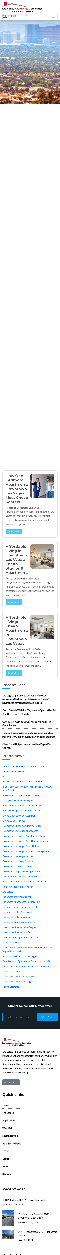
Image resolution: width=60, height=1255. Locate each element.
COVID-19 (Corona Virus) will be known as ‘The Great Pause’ (27, 723)
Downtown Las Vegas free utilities (20, 846)
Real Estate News (11, 1143)
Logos (5, 1158)
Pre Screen (8, 1112)
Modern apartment (12, 942)
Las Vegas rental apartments (17, 917)
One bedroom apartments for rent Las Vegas (25, 966)
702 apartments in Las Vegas (17, 800)
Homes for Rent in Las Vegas (17, 886)
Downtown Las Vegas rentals (17, 856)
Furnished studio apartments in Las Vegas (24, 881)
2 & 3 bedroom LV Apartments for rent (22, 781)
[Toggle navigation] (53, 16)
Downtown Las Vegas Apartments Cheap (24, 835)
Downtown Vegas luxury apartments (21, 871)
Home (5, 1105)
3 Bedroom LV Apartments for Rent (21, 795)
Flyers (5, 1151)
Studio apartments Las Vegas (17, 981)
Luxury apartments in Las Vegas (19, 927)
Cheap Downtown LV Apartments (20, 815)
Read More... (11, 1082)
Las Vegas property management (19, 906)
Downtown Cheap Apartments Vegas (21, 825)
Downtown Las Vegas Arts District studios (25, 840)
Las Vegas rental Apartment (17, 911)
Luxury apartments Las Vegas (18, 932)
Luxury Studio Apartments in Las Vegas (23, 937)
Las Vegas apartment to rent (17, 896)
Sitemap (6, 1174)
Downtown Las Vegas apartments (20, 830)
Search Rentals (10, 1135)
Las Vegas (7, 891)
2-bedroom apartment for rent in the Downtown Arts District (27, 788)
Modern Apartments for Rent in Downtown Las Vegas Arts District (27, 949)
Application (8, 1120)
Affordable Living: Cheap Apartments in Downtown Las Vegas (17, 630)
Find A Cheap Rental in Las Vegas (19, 876)
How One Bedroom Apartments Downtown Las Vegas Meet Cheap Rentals (17, 489)
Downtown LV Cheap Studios (17, 861)
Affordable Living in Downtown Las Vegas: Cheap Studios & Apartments (17, 559)
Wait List (7, 1128)
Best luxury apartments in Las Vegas (21, 810)
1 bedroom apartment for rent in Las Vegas (25, 766)
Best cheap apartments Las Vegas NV (22, 805)
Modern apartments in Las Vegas (19, 956)
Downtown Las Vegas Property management (26, 851)
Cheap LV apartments (13, 820)
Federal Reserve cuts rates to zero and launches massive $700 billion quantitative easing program (28, 734)
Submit (47, 1016)
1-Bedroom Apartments (15, 771)
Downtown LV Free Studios (16, 866)
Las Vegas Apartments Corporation (21, 901)
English (11, 15)
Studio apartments (12, 971)
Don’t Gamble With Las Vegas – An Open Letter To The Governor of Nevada (29, 712)
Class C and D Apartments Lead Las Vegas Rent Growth (27, 746)
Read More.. (14, 531)
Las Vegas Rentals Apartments (18, 922)
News (5, 1166)
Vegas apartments (12, 986)
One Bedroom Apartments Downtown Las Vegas (28, 961)
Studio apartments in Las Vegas (19, 976)
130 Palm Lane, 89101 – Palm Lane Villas (24, 1199)
